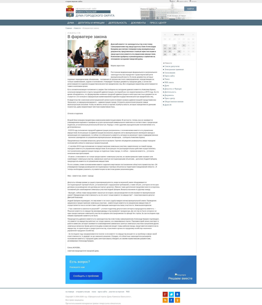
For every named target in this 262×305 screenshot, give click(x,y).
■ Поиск (166, 79)
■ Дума (166, 85)
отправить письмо (83, 291)
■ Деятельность (169, 92)
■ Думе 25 (167, 104)
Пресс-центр (158, 22)
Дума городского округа (95, 15)
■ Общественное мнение (173, 101)
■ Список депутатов (171, 66)
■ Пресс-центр (169, 98)
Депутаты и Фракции (91, 22)
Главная (69, 28)
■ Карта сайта (169, 75)
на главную (70, 291)
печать (194, 1)
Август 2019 (179, 34)
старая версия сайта (74, 1)
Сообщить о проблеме (86, 276)
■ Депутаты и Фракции (172, 88)
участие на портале (116, 291)
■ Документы (168, 95)
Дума (70, 22)
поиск (94, 291)
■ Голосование (169, 72)
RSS (173, 1)
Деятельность (117, 22)
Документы (138, 22)
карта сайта (183, 1)
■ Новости (167, 63)
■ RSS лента (168, 82)
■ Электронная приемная (173, 69)
